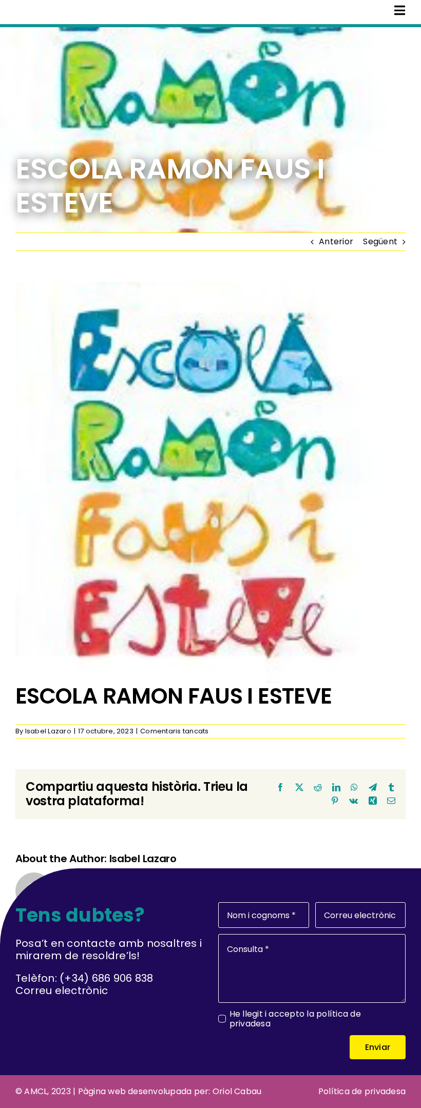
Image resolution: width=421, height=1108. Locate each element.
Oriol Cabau (237, 1091)
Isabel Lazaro (48, 731)
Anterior (336, 241)
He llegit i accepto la (295, 1018)
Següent (380, 241)
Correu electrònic (61, 990)
